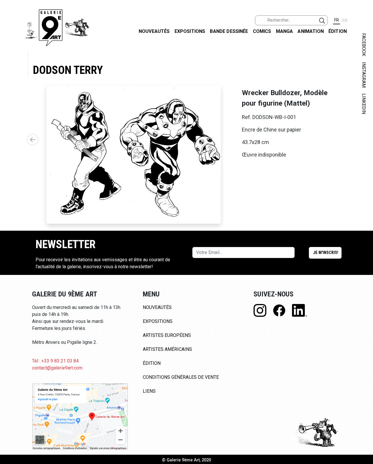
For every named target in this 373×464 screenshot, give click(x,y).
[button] (32, 139)
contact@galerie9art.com (57, 368)
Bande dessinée (229, 31)
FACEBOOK (364, 44)
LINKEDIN (364, 103)
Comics (262, 31)
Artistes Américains (167, 349)
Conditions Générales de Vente (181, 377)
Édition (337, 31)
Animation (310, 31)
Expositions (190, 31)
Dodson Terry (68, 70)
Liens (149, 391)
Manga (284, 31)
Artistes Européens (167, 335)
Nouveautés (154, 31)
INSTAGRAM (364, 75)
